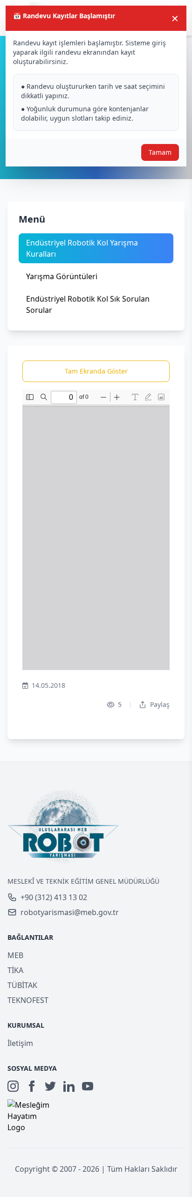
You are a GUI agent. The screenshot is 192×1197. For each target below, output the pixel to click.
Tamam (160, 152)
